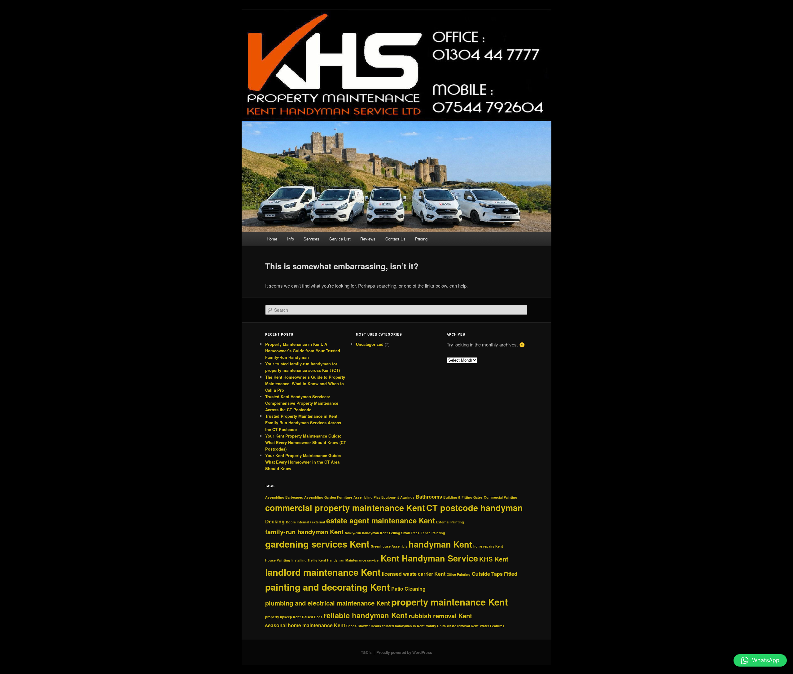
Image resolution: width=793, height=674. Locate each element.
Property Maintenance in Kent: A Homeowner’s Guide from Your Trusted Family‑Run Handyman (302, 350)
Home (272, 239)
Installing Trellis (304, 560)
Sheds (351, 625)
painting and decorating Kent (327, 586)
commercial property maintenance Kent (345, 507)
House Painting (277, 560)
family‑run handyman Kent (366, 533)
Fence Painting (433, 533)
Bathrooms (429, 496)
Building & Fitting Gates (463, 497)
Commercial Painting (500, 497)
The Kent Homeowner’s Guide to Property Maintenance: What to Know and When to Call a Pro (305, 383)
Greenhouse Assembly (389, 546)
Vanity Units (436, 625)
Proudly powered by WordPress (404, 652)
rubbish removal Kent (440, 615)
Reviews (367, 239)
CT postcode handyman (474, 507)
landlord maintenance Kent (323, 572)
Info (290, 239)
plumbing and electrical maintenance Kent (327, 602)
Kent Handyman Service (429, 558)
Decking (275, 521)
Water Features (492, 625)
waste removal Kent (463, 625)
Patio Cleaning (408, 588)
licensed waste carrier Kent (413, 573)
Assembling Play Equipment (376, 497)
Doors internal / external (305, 522)
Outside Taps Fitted (494, 573)
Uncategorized (369, 344)
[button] (760, 660)
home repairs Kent (488, 546)
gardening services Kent (317, 543)
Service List (340, 239)
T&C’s (366, 652)
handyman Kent (440, 544)
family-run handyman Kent (304, 531)
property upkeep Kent (283, 617)
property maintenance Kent (449, 601)
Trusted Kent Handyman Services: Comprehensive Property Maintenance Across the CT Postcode (301, 403)
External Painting (450, 522)
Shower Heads (369, 625)
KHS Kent (493, 558)
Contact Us (395, 239)
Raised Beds (312, 617)
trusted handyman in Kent (403, 625)
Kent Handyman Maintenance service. (348, 560)
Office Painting (459, 574)
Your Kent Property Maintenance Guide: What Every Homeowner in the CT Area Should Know (303, 461)
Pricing (421, 239)
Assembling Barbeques (284, 497)
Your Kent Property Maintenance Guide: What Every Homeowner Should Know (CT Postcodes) (305, 442)
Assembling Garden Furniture (328, 497)
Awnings (407, 497)
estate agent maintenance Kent (380, 520)
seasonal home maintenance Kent (305, 625)
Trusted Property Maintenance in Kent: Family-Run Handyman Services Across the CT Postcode (303, 422)
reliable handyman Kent (365, 615)
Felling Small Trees (404, 533)
